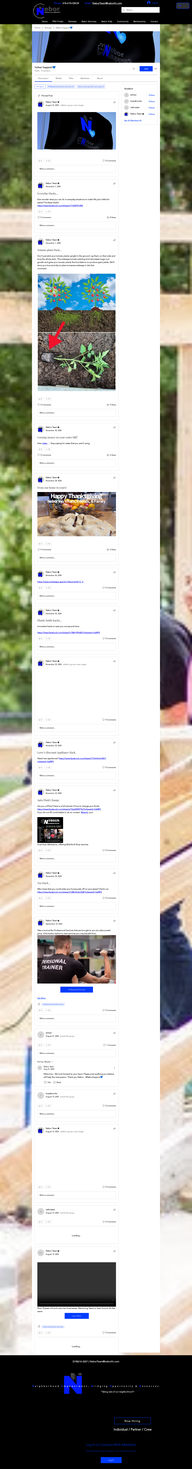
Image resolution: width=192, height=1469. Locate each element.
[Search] (133, 68)
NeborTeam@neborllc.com (104, 1397)
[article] (77, 133)
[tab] (40, 86)
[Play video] (76, 514)
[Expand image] (50, 830)
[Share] (114, 102)
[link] (43, 78)
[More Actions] (114, 1067)
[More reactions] (48, 160)
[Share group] (155, 68)
